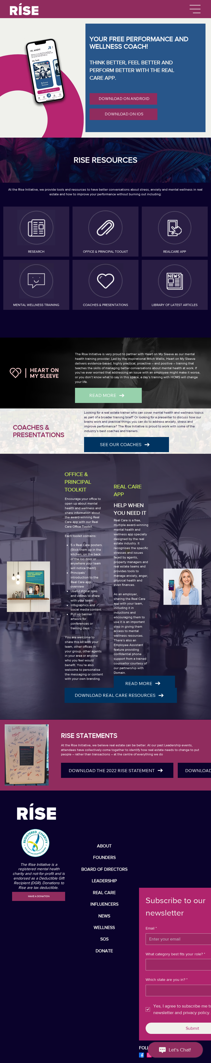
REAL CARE (104, 892)
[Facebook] (141, 1055)
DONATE (104, 950)
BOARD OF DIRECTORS (104, 869)
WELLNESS (104, 927)
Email (151, 928)
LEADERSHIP (104, 880)
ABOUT (104, 846)
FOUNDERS (104, 857)
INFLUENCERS (104, 904)
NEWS (104, 916)
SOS (104, 939)
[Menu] (195, 9)
